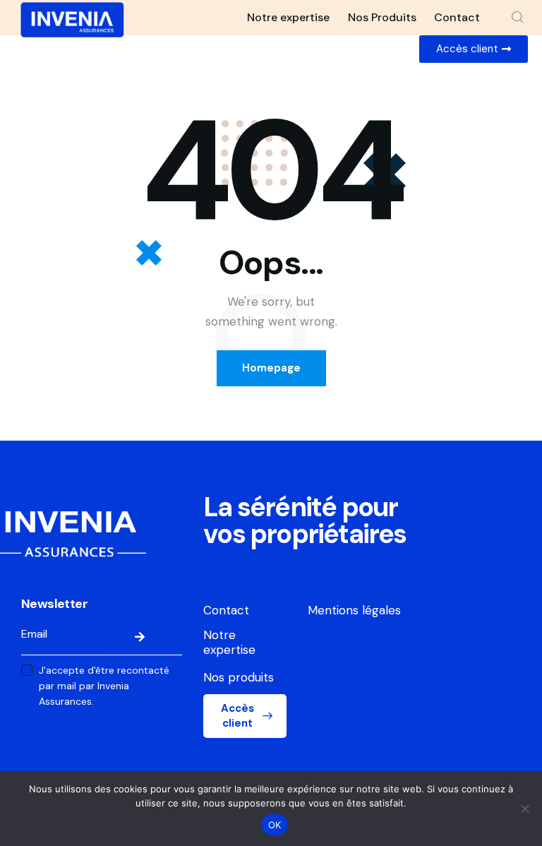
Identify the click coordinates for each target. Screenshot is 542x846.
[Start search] (517, 17)
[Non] (524, 809)
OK (275, 824)
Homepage (271, 368)
